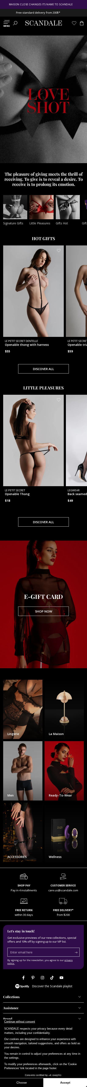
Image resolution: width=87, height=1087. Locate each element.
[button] (15, 23)
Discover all (43, 369)
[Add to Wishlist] (59, 250)
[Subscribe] (77, 952)
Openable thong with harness (27, 343)
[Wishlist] (74, 23)
